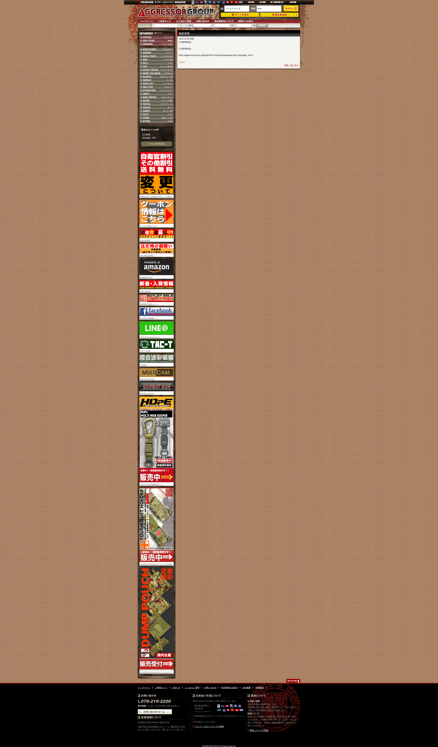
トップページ (144, 687)
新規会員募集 (145, 240)
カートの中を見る (156, 144)
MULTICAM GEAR (147, 379)
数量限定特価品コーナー (149, 304)
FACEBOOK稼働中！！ (149, 318)
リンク (182, 62)
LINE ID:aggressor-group (150, 337)
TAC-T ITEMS (145, 351)
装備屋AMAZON (146, 277)
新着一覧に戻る (291, 65)
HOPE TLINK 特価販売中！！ (151, 484)
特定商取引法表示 (229, 687)
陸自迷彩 (143, 365)
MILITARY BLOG (146, 393)
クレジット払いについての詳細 (209, 726)
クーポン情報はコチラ (148, 226)
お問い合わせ (210, 687)
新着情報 (259, 687)
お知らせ (176, 687)
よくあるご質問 (192, 687)
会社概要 (246, 687)
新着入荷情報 (145, 291)
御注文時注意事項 (147, 255)
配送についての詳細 (259, 730)
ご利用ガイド (161, 687)
